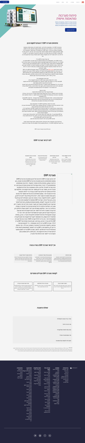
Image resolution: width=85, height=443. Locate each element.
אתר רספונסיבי (65, 369)
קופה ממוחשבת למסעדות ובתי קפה (56, 398)
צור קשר (57, 2)
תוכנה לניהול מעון (23, 349)
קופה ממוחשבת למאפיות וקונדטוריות (56, 393)
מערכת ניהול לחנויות (47, 400)
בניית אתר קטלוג (64, 376)
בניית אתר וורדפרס (66, 371)
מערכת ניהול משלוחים (47, 405)
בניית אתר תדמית (64, 378)
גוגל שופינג (20, 369)
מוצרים (72, 2)
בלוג (67, 2)
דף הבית (77, 2)
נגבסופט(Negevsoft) (59, 348)
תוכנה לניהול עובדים (38, 350)
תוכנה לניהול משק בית (64, 350)
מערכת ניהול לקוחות (47, 403)
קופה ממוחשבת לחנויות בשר (56, 380)
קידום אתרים (19, 368)
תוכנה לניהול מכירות (55, 349)
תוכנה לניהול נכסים (46, 350)
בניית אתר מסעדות (66, 374)
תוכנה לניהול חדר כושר (28, 348)
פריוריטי (52, 348)
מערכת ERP (51, 69)
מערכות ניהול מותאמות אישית (46, 378)
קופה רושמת (56, 403)
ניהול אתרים (65, 382)
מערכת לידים (47, 386)
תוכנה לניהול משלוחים (29, 402)
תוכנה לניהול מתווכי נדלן (55, 350)
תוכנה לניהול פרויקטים (30, 350)
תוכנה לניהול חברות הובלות (37, 348)
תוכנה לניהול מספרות (31, 349)
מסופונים (57, 368)
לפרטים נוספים (71, 30)
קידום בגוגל (20, 376)
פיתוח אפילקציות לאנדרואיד (37, 378)
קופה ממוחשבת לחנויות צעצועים (56, 390)
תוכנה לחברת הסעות (46, 348)
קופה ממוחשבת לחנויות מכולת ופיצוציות (56, 383)
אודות (63, 2)
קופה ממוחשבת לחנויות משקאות (55, 387)
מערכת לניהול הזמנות (47, 388)
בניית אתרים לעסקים (65, 380)
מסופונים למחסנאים (57, 373)
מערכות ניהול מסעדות (47, 381)
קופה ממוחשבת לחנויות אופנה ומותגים (56, 376)
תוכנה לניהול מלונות (47, 349)
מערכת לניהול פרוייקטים (47, 394)
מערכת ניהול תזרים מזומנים (47, 411)
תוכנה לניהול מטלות (63, 349)
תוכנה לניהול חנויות (19, 348)
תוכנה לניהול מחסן (28, 385)
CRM (49, 371)
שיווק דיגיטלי (19, 378)
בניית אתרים (65, 368)
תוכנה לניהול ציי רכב (22, 350)
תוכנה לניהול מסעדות (39, 349)
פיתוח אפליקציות (37, 368)
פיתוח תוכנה (29, 368)
